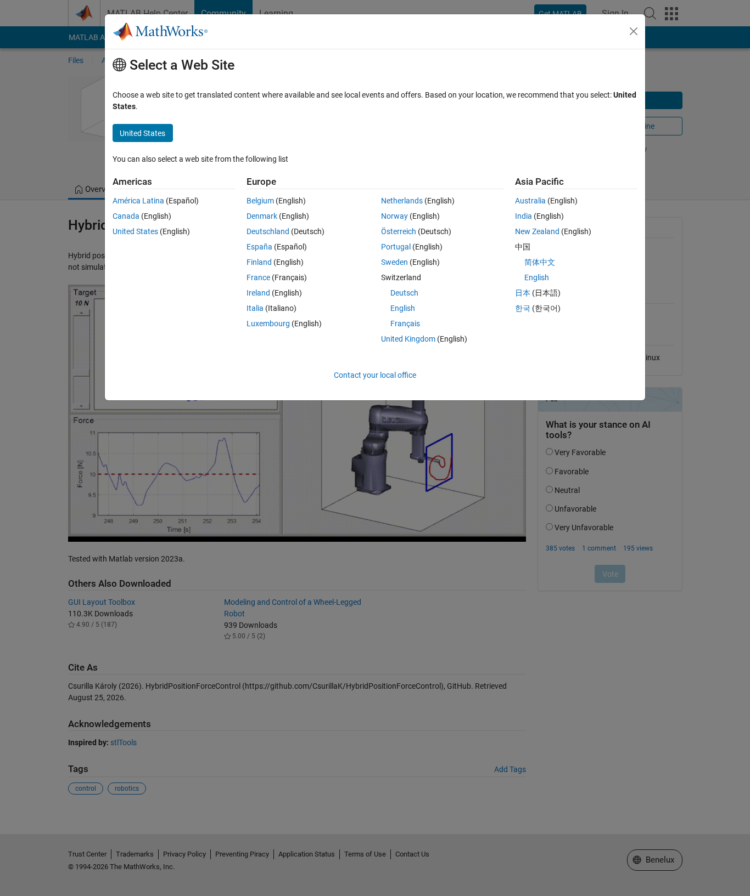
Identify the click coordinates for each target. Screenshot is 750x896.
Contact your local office (375, 375)
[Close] (633, 31)
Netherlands (402, 200)
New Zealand (537, 231)
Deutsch (404, 292)
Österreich (398, 231)
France (258, 277)
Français (405, 323)
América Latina (138, 200)
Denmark (262, 216)
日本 (522, 292)
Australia (530, 200)
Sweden (394, 262)
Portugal (396, 246)
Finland (259, 262)
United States (135, 231)
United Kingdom (408, 338)
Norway (394, 216)
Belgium (260, 200)
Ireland (258, 292)
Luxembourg (268, 323)
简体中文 (539, 262)
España (259, 246)
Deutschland (268, 231)
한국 (522, 308)
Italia (255, 308)
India (523, 216)
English (402, 308)
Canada (126, 216)
